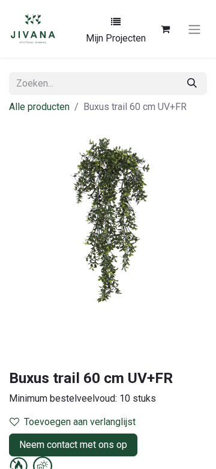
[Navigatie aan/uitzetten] (194, 29)
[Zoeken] (192, 83)
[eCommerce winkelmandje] (165, 29)
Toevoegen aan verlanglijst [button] (80, 422)
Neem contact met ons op (73, 444)
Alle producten (39, 106)
